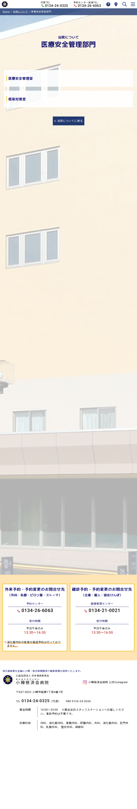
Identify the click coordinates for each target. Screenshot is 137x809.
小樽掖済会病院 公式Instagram (108, 682)
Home (6, 11)
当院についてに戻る (70, 120)
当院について (20, 11)
